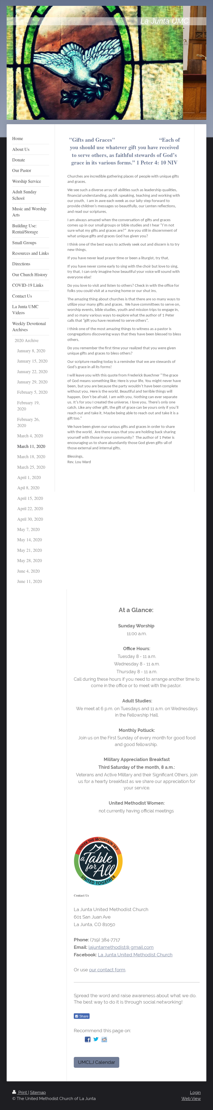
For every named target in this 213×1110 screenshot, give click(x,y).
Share (83, 1016)
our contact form (107, 969)
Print (22, 1092)
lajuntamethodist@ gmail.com (121, 947)
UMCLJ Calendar (96, 1062)
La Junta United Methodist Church (135, 954)
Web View (191, 1098)
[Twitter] (96, 1039)
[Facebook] (87, 1039)
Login (195, 1092)
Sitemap (38, 1092)
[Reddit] (104, 1039)
